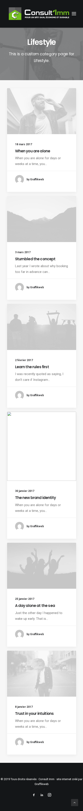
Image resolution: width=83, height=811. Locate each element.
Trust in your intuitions (34, 713)
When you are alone (32, 151)
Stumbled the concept (35, 259)
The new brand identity (35, 497)
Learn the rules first (32, 367)
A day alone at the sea (35, 605)
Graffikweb (42, 784)
